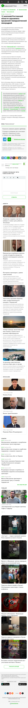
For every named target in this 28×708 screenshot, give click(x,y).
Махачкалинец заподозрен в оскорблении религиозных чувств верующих (13, 443)
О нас (2, 681)
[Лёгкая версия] (8, 2)
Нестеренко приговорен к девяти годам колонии (13, 273)
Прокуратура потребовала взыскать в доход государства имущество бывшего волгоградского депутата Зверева (13, 256)
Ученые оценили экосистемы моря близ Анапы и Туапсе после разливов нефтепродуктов (13, 331)
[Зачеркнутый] (13, 177)
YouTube (23, 110)
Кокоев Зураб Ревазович (10, 413)
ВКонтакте (6, 109)
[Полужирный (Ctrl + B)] (4, 177)
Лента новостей (10, 11)
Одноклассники (14, 109)
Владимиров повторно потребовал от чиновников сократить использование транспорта (12, 471)
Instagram (22, 107)
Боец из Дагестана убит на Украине (12, 456)
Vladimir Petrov (15, 164)
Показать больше (14, 666)
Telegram (20, 100)
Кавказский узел (11, 46)
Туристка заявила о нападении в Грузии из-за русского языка (13, 638)
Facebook (16, 107)
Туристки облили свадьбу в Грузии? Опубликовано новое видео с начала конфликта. (12, 587)
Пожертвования (23, 681)
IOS (24, 93)
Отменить (14, 197)
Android (20, 93)
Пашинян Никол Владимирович (12, 432)
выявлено (18, 48)
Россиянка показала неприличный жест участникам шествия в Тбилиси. (13, 661)
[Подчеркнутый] (10, 177)
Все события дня (22, 484)
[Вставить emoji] (17, 177)
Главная (3, 11)
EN (4, 1)
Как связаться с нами (11, 681)
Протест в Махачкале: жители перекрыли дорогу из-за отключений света (13, 562)
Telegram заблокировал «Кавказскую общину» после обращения (12, 614)
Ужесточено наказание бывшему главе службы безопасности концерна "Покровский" (13, 300)
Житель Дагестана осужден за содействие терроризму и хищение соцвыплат (13, 450)
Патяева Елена (7, 395)
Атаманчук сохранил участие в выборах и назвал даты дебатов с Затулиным (13, 220)
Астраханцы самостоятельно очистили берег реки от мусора (12, 363)
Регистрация (14, 193)
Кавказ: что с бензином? (9, 9)
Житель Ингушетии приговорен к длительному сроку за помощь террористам (11, 480)
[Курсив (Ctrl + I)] (7, 177)
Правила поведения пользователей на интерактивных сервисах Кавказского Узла (14, 698)
